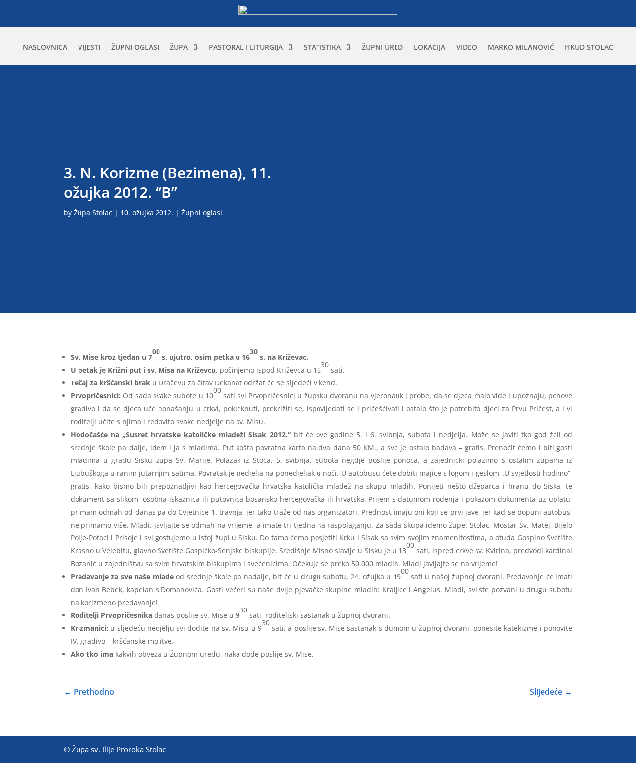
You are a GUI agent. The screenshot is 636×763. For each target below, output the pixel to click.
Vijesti (89, 48)
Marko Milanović (521, 48)
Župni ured (382, 48)
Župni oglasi (135, 48)
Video (466, 48)
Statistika (322, 48)
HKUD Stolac (589, 48)
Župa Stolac (93, 212)
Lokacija (429, 48)
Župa (179, 48)
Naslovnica (45, 48)
